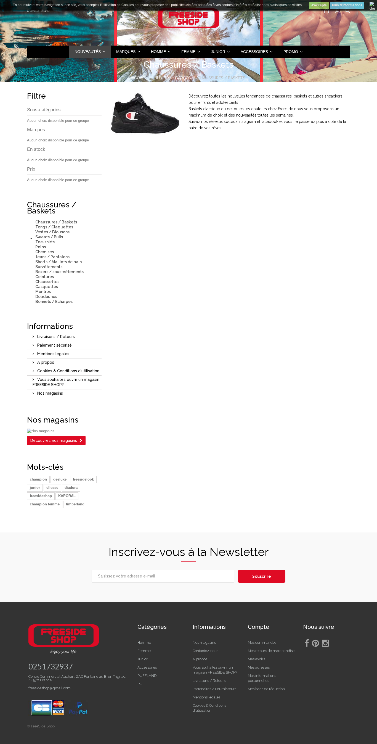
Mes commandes (262, 642)
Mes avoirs (256, 659)
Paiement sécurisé (54, 345)
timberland (75, 504)
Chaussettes (47, 281)
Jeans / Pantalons (52, 257)
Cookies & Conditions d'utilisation (67, 371)
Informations (50, 326)
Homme (144, 642)
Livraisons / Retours (55, 336)
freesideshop (41, 496)
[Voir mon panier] (326, 10)
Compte (258, 627)
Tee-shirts (45, 242)
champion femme (45, 504)
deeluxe (60, 479)
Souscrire (261, 576)
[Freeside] (188, 22)
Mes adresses (259, 667)
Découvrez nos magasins (53, 440)
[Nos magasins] (64, 431)
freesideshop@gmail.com (49, 688)
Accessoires (147, 667)
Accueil (140, 78)
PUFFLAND (147, 676)
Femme (144, 651)
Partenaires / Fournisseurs (214, 689)
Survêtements (48, 267)
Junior (142, 659)
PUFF (142, 684)
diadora (71, 488)
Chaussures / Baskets (56, 222)
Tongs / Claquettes (54, 227)
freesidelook (83, 479)
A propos (45, 362)
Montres (43, 291)
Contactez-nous (205, 651)
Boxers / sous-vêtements (59, 272)
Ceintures (44, 277)
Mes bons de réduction (266, 689)
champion (38, 479)
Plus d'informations (347, 5)
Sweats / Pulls (49, 237)
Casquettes (46, 286)
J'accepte (319, 5)
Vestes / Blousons (52, 232)
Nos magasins (49, 393)
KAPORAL (67, 496)
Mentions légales (52, 354)
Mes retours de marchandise (271, 651)
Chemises (44, 252)
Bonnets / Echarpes (54, 301)
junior (35, 488)
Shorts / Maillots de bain (58, 262)
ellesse (52, 488)
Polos (40, 247)
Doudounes (46, 296)
